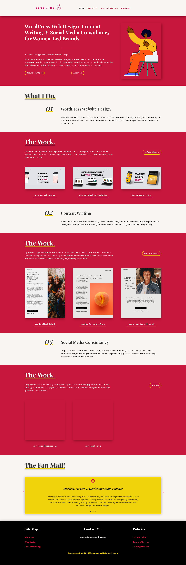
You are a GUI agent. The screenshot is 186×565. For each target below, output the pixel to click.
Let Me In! (155, 385)
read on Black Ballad (45, 324)
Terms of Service (141, 542)
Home (82, 8)
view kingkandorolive (141, 195)
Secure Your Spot (35, 73)
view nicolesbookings (45, 195)
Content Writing (109, 8)
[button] (23, 492)
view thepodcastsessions (45, 446)
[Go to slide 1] (90, 511)
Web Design (92, 8)
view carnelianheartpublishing (93, 195)
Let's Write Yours (151, 253)
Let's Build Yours (152, 152)
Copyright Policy (141, 546)
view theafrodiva (93, 446)
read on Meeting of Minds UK (141, 324)
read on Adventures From (93, 324)
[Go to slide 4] (95, 511)
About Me (125, 8)
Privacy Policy (139, 537)
